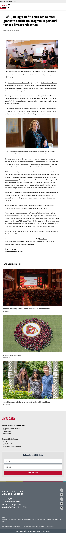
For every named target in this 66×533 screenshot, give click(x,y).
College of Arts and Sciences (40, 114)
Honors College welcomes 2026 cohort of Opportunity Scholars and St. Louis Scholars (26, 402)
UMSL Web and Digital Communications (39, 531)
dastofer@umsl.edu (27, 244)
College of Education (20, 221)
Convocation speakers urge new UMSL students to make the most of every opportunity (26, 309)
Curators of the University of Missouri (12, 519)
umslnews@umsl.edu (10, 442)
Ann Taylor (55, 218)
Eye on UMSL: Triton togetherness (12, 355)
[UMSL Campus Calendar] (61, 508)
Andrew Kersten (18, 114)
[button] (64, 6)
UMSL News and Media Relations (12, 446)
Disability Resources (30, 519)
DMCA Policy (41, 519)
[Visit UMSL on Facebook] (61, 490)
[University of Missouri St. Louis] (12, 494)
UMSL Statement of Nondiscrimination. (45, 526)
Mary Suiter (45, 174)
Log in (17, 531)
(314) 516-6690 (8, 444)
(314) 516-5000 (16, 505)
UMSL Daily (8, 30)
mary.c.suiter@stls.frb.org (14, 241)
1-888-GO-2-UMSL (21, 507)
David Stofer (14, 244)
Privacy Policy (50, 519)
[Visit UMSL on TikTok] (61, 499)
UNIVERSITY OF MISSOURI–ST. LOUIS (8, 1)
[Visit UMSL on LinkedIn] (61, 503)
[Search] (61, 6)
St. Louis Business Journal (14, 252)
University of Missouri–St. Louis (18, 83)
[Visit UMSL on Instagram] (61, 494)
